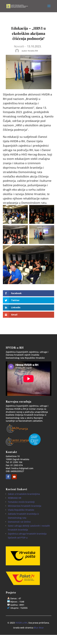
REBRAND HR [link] (14, 497)
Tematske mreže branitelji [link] (21, 501)
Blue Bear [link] (39, 627)
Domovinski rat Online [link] (19, 521)
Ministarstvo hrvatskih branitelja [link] (24, 505)
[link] (17, 5)
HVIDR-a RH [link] (21, 622)
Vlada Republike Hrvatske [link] (21, 509)
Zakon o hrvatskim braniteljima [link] (24, 493)
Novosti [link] (19, 46)
